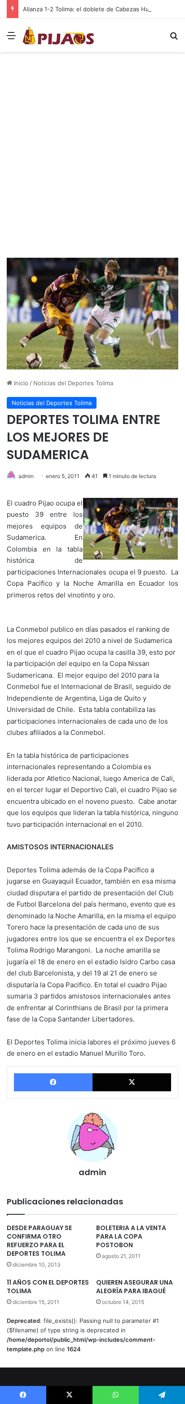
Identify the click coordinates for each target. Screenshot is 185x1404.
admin (26, 476)
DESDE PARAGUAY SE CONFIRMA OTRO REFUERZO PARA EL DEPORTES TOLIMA (39, 1240)
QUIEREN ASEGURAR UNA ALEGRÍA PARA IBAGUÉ (134, 1286)
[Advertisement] (92, 158)
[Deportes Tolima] (58, 35)
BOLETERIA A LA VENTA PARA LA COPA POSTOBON (131, 1236)
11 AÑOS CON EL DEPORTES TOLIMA (48, 1286)
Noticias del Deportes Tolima (73, 383)
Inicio (20, 383)
